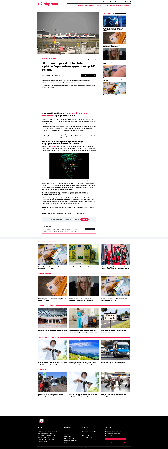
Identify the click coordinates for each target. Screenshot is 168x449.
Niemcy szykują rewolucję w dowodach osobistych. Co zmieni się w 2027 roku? (113, 79)
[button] (115, 1)
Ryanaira (54, 146)
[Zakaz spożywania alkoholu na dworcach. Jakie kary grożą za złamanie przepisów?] (115, 382)
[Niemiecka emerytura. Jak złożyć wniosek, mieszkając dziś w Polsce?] (114, 88)
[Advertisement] (69, 101)
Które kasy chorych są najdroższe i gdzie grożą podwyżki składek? (112, 45)
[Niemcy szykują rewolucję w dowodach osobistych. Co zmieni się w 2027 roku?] (114, 71)
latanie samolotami (50, 213)
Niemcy (44, 58)
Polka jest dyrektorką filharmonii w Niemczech (52, 330)
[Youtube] (130, 2)
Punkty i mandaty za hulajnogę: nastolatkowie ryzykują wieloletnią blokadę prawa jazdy (52, 363)
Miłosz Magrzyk (49, 75)
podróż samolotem (80, 213)
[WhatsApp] (88, 75)
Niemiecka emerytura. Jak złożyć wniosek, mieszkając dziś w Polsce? (112, 95)
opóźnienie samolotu (69, 213)
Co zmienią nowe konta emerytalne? (80, 267)
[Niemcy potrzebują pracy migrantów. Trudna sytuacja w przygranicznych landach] (114, 21)
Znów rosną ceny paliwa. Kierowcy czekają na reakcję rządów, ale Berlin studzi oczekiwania (115, 267)
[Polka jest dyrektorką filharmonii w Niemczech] (52, 318)
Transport (52, 58)
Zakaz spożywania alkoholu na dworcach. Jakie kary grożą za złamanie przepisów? (114, 395)
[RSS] (125, 2)
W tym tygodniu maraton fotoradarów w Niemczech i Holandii (113, 331)
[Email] (91, 75)
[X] (128, 2)
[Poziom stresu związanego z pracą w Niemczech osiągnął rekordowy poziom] (114, 54)
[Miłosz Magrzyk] (43, 75)
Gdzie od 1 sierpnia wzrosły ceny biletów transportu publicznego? (50, 395)
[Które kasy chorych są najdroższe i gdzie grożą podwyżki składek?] (114, 38)
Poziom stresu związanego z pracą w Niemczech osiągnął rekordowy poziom (112, 62)
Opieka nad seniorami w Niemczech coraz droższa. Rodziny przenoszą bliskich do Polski (83, 331)
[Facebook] (121, 2)
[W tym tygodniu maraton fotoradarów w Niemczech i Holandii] (115, 318)
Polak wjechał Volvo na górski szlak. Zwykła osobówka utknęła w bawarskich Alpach (82, 363)
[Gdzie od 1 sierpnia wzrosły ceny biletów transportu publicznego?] (52, 382)
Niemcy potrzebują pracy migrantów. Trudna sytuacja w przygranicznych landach (113, 29)
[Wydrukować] (94, 75)
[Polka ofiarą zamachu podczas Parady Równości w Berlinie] (115, 350)
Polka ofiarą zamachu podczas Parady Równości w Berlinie (113, 363)
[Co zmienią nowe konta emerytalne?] (84, 254)
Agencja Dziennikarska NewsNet (88, 447)
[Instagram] (123, 2)
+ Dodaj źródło (84, 219)
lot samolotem (60, 213)
